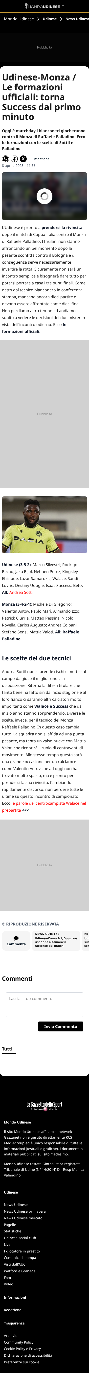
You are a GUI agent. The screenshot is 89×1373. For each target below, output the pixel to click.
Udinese (50, 18)
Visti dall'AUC (14, 1264)
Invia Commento (60, 1026)
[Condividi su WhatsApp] (5, 158)
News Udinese (16, 1204)
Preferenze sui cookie (21, 1362)
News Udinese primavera (25, 1211)
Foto (7, 1277)
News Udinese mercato (23, 1218)
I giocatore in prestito (22, 1251)
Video (8, 1284)
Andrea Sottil (21, 592)
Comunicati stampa (20, 1257)
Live (7, 1244)
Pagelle (10, 1224)
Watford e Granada (20, 1271)
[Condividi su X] (23, 158)
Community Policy (18, 1342)
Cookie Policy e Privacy (22, 1348)
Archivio (10, 1335)
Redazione (12, 1309)
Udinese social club (20, 1237)
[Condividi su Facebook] (14, 158)
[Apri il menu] (7, 6)
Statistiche (12, 1231)
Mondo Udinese (19, 19)
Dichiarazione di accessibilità (28, 1355)
